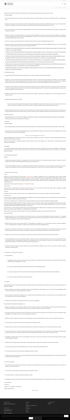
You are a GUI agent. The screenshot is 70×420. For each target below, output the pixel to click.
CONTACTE (27, 411)
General (49, 403)
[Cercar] (62, 4)
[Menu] (65, 4)
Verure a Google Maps (8, 413)
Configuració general (37, 418)
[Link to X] (63, 1)
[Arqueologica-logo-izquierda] (9, 4)
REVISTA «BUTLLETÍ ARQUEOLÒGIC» (31, 405)
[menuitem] (62, 4)
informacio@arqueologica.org (10, 403)
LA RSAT (27, 403)
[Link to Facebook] (65, 1)
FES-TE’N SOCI (28, 408)
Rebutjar (31, 418)
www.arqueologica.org (30, 176)
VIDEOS (27, 410)
